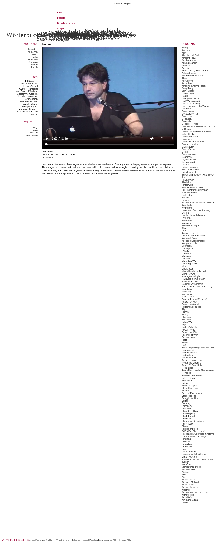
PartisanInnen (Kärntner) (194, 299)
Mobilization (187, 268)
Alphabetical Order (191, 55)
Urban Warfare (189, 456)
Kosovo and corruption (193, 235)
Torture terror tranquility (194, 436)
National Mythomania (192, 284)
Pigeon (185, 312)
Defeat (185, 152)
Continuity (187, 139)
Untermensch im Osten (194, 454)
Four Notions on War (192, 187)
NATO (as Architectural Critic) (197, 286)
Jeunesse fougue (190, 225)
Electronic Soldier (190, 169)
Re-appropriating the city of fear (198, 347)
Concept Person (190, 124)
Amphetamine (189, 60)
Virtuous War (188, 469)
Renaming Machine (191, 362)
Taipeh (34, 67)
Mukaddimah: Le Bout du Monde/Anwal (194, 272)
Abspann (61, 28)
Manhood (186, 258)
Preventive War (190, 332)
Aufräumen (187, 80)
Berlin (35, 57)
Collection (187, 116)
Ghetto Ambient (189, 192)
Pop (184, 324)
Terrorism (187, 406)
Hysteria (186, 218)
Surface (186, 401)
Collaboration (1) (190, 111)
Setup (185, 383)
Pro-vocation (188, 337)
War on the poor (190, 487)
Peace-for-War (189, 301)
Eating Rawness (190, 167)
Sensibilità (187, 380)
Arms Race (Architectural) (195, 70)
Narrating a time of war (193, 279)
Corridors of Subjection (193, 141)
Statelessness (189, 395)
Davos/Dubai (188, 149)
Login (35, 130)
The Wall (186, 418)
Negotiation (187, 289)
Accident (186, 50)
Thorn (185, 426)
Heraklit (185, 197)
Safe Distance (189, 378)
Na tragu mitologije (191, 276)
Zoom (185, 502)
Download (48, 157)
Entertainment (189, 172)
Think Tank (187, 423)
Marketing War (189, 261)
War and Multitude (191, 482)
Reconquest (188, 350)
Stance (185, 390)
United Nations (189, 451)
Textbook (186, 408)
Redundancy (188, 355)
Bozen (34, 64)
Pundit (185, 342)
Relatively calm (189, 357)
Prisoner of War (190, 334)
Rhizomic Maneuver (192, 375)
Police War (187, 322)
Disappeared (188, 162)
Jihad (184, 228)
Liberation (187, 246)
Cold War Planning (191, 103)
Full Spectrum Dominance (195, 190)
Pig (183, 309)
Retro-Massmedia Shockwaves (198, 370)
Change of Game (190, 98)
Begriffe (61, 18)
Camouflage (188, 93)
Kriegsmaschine (190, 243)
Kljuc (184, 230)
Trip (184, 449)
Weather (186, 489)
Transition (187, 444)
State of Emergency (192, 393)
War (184, 477)
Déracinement (189, 154)
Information (187, 220)
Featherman (188, 179)
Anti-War (186, 65)
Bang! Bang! (188, 88)
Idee (59, 12)
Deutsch (118, 3)
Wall (184, 474)
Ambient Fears (189, 58)
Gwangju (33, 62)
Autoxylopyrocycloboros (194, 85)
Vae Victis (187, 464)
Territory (186, 403)
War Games (188, 484)
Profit (184, 340)
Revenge (186, 373)
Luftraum (186, 253)
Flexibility (186, 182)
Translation (187, 446)
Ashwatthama (189, 73)
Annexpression (189, 63)
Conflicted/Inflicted (191, 136)
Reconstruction (189, 352)
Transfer (186, 441)
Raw (184, 345)
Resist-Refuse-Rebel (192, 365)
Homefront (187, 207)
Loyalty (185, 251)
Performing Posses (191, 307)
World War (187, 497)
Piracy (185, 314)
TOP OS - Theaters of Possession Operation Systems (198, 432)
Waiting (185, 472)
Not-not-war (188, 294)
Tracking (186, 439)
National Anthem (190, 281)
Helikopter (187, 195)
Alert (184, 52)
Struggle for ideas (191, 398)
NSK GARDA (188, 296)
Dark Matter (188, 146)
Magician (186, 256)
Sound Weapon (189, 385)
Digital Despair (189, 159)
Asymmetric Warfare (192, 75)
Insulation (186, 223)
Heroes (185, 200)
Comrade (186, 121)
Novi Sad (33, 59)
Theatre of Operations (193, 421)
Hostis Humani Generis (194, 215)
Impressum (32, 135)
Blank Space (188, 91)
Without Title (188, 495)
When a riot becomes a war (196, 492)
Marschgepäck (189, 263)
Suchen (34, 132)
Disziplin (186, 164)
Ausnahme (187, 83)
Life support (188, 248)
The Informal (188, 416)
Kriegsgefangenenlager (193, 240)
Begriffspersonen (66, 23)
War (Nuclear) (189, 479)
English (127, 3)
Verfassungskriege (191, 467)
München (33, 52)
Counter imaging (190, 144)
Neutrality (186, 291)
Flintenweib (187, 185)
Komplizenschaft (190, 233)
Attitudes (186, 78)
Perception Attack (191, 304)
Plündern (186, 319)
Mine (184, 266)
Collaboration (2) (190, 113)
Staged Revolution (191, 388)
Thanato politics (190, 411)
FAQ (35, 127)
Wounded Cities (190, 500)
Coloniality (187, 119)
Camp (185, 96)
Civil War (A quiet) (191, 101)
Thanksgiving (188, 413)
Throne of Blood (190, 428)
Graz (35, 54)
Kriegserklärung (190, 238)
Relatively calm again (192, 360)
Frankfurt (33, 49)
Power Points (188, 329)
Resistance (187, 367)
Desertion (187, 157)
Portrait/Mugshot (190, 327)
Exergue (186, 47)
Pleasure (186, 317)
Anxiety (185, 68)
